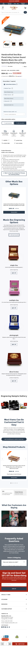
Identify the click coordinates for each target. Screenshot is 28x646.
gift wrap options (21, 123)
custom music (20, 429)
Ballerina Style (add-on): (10, 111)
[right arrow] (25, 29)
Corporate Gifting (23, 4)
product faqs (19, 140)
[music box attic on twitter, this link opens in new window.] (9, 627)
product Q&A (6, 143)
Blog (18, 3)
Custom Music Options (11, 84)
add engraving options (14, 234)
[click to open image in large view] (14, 29)
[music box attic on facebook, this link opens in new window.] (2, 627)
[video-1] (14, 519)
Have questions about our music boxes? (7, 492)
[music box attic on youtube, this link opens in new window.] (5, 627)
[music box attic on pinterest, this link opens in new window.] (7, 627)
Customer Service (10, 4)
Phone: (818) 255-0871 (7, 621)
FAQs (15, 3)
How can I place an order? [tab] (10, 562)
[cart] (25, 7)
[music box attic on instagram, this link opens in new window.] (3, 627)
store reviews (19, 143)
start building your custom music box (14, 439)
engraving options (8, 123)
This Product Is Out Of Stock (14, 474)
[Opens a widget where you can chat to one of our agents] (5, 639)
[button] (14, 76)
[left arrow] (3, 29)
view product (14, 212)
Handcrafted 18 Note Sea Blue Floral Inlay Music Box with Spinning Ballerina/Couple (14, 204)
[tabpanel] (14, 465)
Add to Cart (21, 644)
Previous (2, 43)
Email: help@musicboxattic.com (9, 622)
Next (26, 43)
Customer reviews (19, 492)
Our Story (4, 4)
